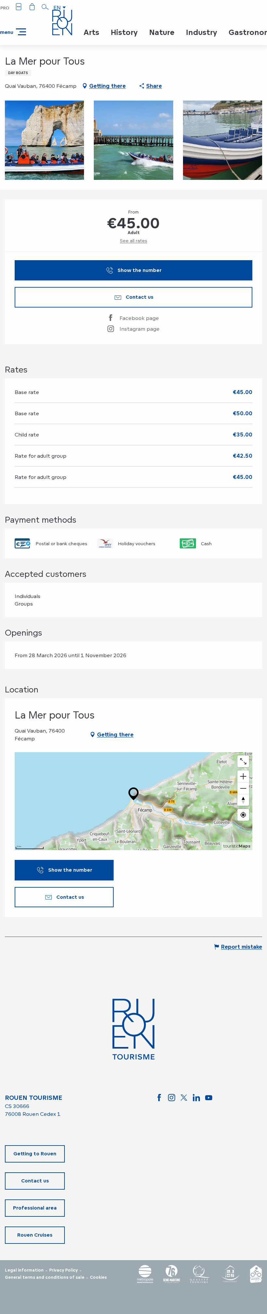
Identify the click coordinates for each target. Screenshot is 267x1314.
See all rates (133, 240)
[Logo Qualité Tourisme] (200, 1274)
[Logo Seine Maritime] (171, 1274)
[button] (45, 7)
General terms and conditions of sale (44, 1277)
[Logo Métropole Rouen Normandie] (145, 1274)
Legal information (24, 1270)
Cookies (98, 1277)
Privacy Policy (63, 1270)
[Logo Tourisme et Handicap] (230, 1274)
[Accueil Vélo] (256, 1274)
